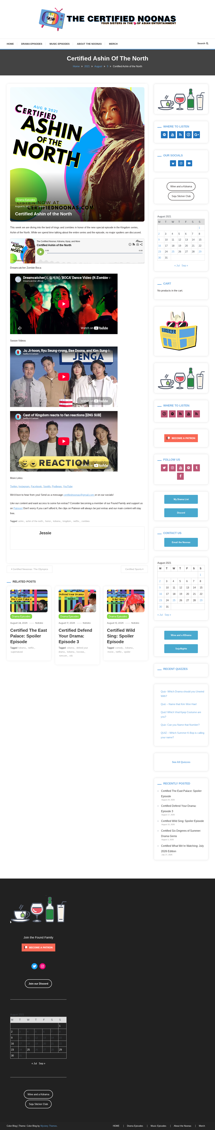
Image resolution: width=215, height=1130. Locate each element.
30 (159, 257)
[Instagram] (172, 467)
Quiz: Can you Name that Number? (180, 724)
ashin (21, 521)
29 (200, 251)
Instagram (24, 486)
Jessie (41, 206)
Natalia (39, 623)
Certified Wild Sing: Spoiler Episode (121, 636)
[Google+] (196, 134)
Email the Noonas (181, 542)
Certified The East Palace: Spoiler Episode (28, 636)
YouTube (68, 486)
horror (48, 521)
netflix (76, 521)
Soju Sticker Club (181, 196)
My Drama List (181, 499)
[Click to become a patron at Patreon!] (181, 437)
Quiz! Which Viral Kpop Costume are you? (181, 714)
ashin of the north (34, 521)
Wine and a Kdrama (181, 186)
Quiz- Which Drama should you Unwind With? (182, 693)
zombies (85, 521)
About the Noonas (89, 43)
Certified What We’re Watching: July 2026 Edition (182, 848)
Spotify (47, 486)
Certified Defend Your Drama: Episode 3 (75, 636)
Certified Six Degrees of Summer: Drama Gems (181, 833)
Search (201, 43)
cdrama (70, 648)
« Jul (177, 265)
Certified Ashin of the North (43, 213)
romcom (63, 655)
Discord (181, 512)
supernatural (17, 652)
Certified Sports (133, 569)
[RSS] (180, 134)
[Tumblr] (196, 467)
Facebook (36, 486)
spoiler (127, 652)
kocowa (80, 652)
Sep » (185, 265)
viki (71, 655)
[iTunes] (188, 134)
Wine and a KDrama (181, 635)
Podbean (57, 486)
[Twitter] (164, 467)
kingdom (67, 521)
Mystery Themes (48, 1126)
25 (173, 251)
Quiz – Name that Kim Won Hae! (179, 704)
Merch (113, 43)
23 (159, 251)
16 (159, 245)
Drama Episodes (31, 43)
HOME (10, 43)
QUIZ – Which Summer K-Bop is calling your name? (182, 735)
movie (110, 652)
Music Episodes (60, 43)
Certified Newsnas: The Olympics (30, 569)
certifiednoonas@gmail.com (79, 494)
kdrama (56, 521)
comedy (119, 648)
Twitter (13, 486)
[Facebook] (180, 476)
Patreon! (18, 508)
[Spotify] (164, 134)
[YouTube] (172, 134)
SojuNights (181, 648)
